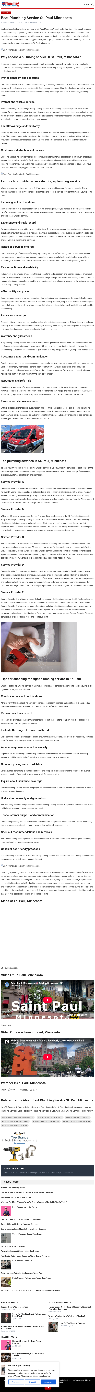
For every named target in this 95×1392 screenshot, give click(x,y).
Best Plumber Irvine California (24, 1207)
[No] (92, 1384)
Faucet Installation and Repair (13, 1246)
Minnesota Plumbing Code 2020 (77, 1117)
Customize (16, 1382)
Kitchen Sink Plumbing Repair (13, 1188)
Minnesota (6, 13)
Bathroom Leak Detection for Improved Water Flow (22, 1273)
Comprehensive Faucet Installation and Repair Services (23, 1229)
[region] (32, 1374)
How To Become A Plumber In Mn (49, 1117)
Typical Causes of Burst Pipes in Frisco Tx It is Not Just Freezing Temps (30, 1290)
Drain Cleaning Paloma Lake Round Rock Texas (31, 1278)
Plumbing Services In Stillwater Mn (76, 1121)
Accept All (48, 1382)
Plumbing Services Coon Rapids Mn (46, 1121)
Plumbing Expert (7, 22)
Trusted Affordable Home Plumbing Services (19, 1224)
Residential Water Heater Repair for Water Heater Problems (25, 1256)
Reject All (32, 1382)
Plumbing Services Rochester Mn (14, 1125)
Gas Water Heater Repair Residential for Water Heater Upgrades (27, 1192)
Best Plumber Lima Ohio (22, 1261)
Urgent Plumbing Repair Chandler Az (27, 1234)
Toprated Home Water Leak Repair (15, 1307)
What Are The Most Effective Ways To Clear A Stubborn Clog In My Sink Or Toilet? (34, 1202)
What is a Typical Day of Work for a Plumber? (66, 1316)
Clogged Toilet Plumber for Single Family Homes (21, 1219)
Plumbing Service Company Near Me (15, 1121)
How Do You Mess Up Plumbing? (73, 1323)
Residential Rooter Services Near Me (16, 1197)
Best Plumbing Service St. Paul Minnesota (17, 1117)
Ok (47, 1387)
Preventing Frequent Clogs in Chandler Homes (20, 1251)
